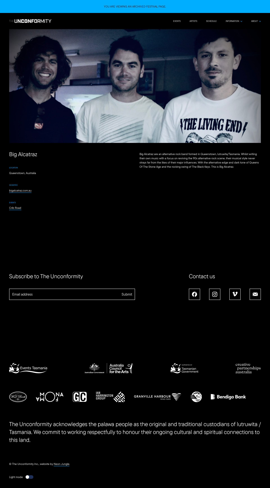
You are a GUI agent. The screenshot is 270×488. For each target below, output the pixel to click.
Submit (127, 294)
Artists (193, 21)
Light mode (16, 477)
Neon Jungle (61, 464)
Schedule (211, 21)
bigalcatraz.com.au (20, 190)
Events (177, 21)
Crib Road (15, 208)
